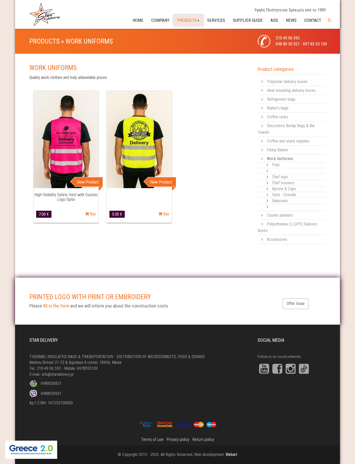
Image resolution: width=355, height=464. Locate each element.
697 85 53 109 (315, 44)
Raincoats (280, 200)
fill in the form (56, 306)
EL (330, 20)
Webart (231, 454)
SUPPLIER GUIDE (248, 20)
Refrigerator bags (281, 99)
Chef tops (280, 176)
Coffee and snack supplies (288, 141)
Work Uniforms (280, 158)
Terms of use (152, 439)
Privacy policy (178, 439)
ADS (274, 20)
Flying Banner (277, 149)
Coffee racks (277, 116)
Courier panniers (280, 215)
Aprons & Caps (284, 188)
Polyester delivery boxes (287, 81)
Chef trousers (283, 182)
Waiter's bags (277, 108)
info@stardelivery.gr (58, 374)
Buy (92, 213)
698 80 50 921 (288, 44)
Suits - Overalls (284, 194)
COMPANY (160, 20)
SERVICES (216, 20)
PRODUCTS (187, 20)
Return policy (203, 439)
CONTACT (312, 20)
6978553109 (87, 368)
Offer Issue (296, 303)
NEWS (291, 20)
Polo (276, 164)
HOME (138, 20)
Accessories (277, 239)
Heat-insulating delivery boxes (291, 90)
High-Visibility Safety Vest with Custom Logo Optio (66, 197)
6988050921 (51, 383)
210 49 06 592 (288, 38)
